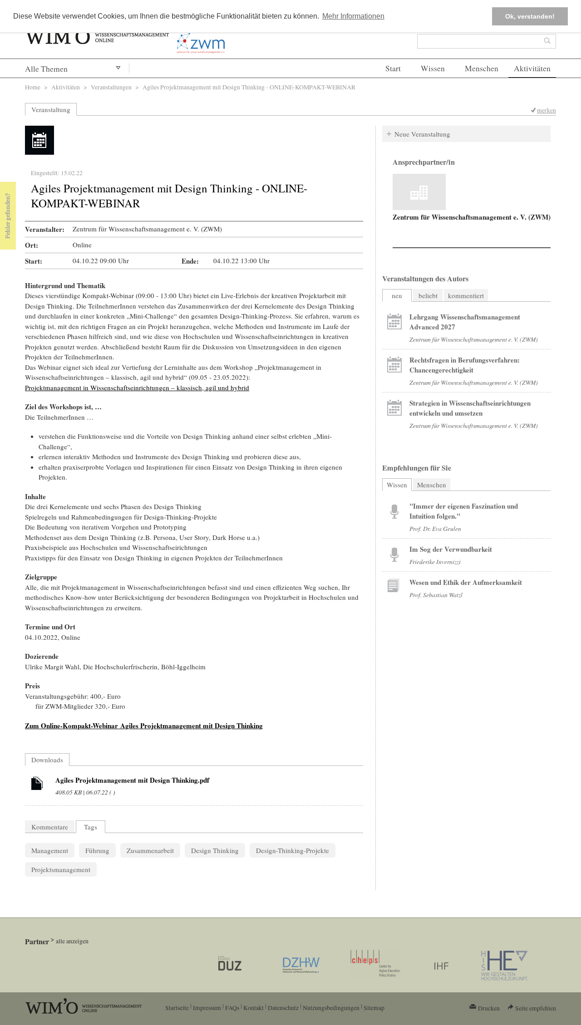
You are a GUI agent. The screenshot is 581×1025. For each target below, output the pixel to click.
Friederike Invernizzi (435, 561)
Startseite (177, 1007)
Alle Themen (46, 69)
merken (546, 110)
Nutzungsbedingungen (331, 1007)
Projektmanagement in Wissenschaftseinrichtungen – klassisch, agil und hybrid (137, 387)
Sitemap (374, 1007)
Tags (90, 826)
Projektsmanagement (60, 869)
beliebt (428, 295)
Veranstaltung (50, 109)
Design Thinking (215, 850)
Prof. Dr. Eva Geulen (435, 528)
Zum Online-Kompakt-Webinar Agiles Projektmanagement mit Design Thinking (144, 726)
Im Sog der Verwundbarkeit (450, 549)
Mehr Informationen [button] (353, 16)
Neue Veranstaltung (422, 133)
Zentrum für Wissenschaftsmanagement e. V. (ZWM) (472, 217)
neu (397, 295)
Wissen (433, 68)
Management (49, 850)
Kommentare (49, 826)
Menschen (481, 68)
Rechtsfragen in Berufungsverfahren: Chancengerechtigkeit (464, 365)
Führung (97, 850)
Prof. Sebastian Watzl (436, 594)
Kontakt (253, 1007)
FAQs (232, 1007)
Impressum (207, 1007)
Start (393, 68)
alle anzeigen (72, 941)
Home (32, 87)
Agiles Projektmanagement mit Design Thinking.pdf (132, 780)
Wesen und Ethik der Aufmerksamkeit (465, 582)
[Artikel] (37, 785)
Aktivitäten (532, 68)
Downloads (47, 759)
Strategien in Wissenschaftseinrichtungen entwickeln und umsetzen (470, 408)
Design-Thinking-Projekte (292, 850)
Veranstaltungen (111, 87)
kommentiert (466, 295)
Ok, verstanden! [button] (530, 16)
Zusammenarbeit (150, 850)
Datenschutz (283, 1007)
